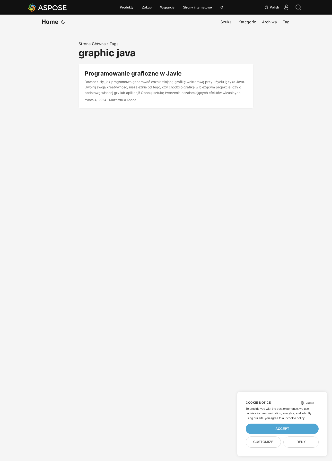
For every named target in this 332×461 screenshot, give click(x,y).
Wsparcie (167, 7)
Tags (114, 43)
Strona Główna (92, 43)
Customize (263, 442)
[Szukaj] (298, 7)
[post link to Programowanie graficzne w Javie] (166, 86)
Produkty (126, 7)
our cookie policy (293, 418)
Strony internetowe (197, 7)
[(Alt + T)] (63, 22)
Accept (282, 429)
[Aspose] (47, 7)
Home (50, 21)
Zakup (147, 7)
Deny (301, 442)
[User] (286, 7)
